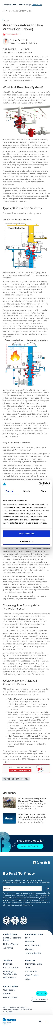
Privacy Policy (21, 1007)
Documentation (33, 964)
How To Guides (33, 945)
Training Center (33, 953)
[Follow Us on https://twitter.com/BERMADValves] (38, 863)
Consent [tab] (9, 491)
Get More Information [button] (30, 846)
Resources (30, 960)
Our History (9, 990)
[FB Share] (8, 779)
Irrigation (8, 964)
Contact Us (41, 993)
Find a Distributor (39, 999)
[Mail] (26, 779)
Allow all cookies (26, 534)
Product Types (10, 934)
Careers (7, 993)
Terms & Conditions (9, 1007)
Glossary (29, 949)
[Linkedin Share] (17, 779)
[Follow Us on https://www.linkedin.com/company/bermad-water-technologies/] (34, 863)
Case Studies (31, 975)
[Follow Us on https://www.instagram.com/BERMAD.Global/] (45, 863)
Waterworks (9, 977)
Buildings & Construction (10, 972)
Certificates (31, 971)
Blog (29, 11)
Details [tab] (26, 491)
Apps (27, 979)
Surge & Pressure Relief (12, 939)
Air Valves (8, 948)
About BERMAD (10, 986)
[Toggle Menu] (47, 1021)
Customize (25, 541)
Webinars (30, 941)
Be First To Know (19, 873)
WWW (10, 1012)
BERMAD (4, 11)
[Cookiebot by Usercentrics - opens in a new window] (39, 484)
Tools (27, 967)
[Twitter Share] (13, 779)
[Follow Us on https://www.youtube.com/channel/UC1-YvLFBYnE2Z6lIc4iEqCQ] (42, 863)
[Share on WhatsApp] (22, 779)
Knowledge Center (16, 11)
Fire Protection (11, 967)
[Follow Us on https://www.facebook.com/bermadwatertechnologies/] (49, 863)
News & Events (11, 997)
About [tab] (43, 491)
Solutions (7, 960)
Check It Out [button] (37, 5)
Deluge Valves (10, 944)
